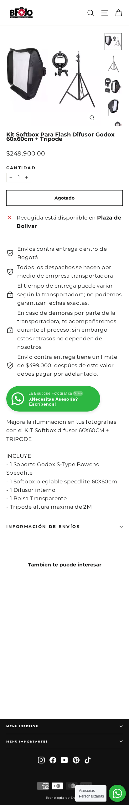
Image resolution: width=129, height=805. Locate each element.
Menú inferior (22, 726)
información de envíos (43, 526)
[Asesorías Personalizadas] (117, 793)
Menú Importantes (27, 741)
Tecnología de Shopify (64, 798)
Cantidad (21, 168)
